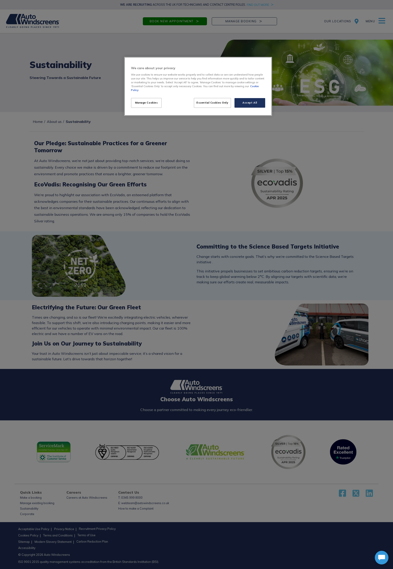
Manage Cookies (146, 102)
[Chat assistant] (381, 557)
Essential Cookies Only (212, 102)
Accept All (249, 102)
